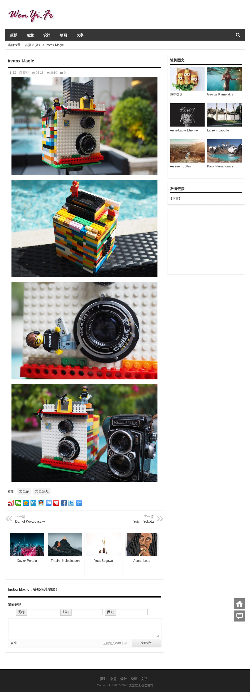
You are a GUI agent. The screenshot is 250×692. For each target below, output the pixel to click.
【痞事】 (175, 198)
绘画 (63, 35)
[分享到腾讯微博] (34, 503)
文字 (80, 35)
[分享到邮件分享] (49, 503)
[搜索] (238, 35)
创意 (30, 35)
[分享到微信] (18, 503)
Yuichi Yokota (143, 521)
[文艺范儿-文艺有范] (33, 6)
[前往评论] (239, 616)
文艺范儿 (42, 491)
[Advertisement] (205, 241)
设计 (46, 35)
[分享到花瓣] (56, 503)
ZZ (14, 72)
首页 (28, 45)
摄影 (13, 35)
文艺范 (24, 491)
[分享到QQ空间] (26, 503)
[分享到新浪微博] (11, 503)
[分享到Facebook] (64, 503)
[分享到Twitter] (71, 503)
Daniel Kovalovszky (30, 521)
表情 (13, 643)
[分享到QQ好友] (41, 503)
